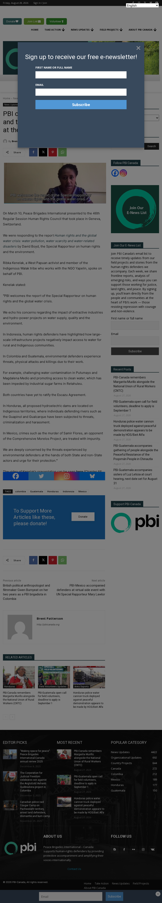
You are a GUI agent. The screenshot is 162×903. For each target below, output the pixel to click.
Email (39, 85)
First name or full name (53, 67)
